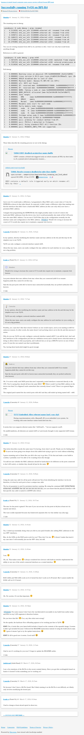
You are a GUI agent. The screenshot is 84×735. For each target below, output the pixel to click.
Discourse (13, 732)
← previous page (9, 715)
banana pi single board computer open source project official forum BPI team (27, 2)
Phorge (10, 149)
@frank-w (44, 220)
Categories (11, 727)
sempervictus (43, 177)
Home (3, 727)
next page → (19, 715)
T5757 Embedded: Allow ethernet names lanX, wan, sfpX (36, 415)
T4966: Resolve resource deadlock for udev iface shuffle (33, 172)
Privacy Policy (48, 727)
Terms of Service (35, 727)
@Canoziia (7, 612)
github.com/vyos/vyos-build (15, 168)
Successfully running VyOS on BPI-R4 (24, 7)
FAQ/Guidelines (22, 727)
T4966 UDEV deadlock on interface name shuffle (33, 153)
